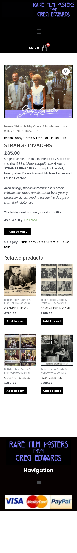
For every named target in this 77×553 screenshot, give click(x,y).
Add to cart (18, 232)
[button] (38, 32)
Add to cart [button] (15, 321)
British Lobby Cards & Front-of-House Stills (35, 138)
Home (8, 126)
